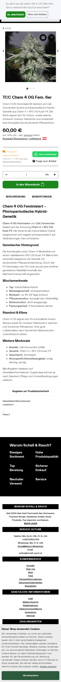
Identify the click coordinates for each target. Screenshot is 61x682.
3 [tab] (34, 89)
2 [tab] (31, 89)
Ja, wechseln (15, 14)
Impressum (30, 612)
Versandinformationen (30, 579)
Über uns (30, 569)
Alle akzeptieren (30, 675)
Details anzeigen (48, 666)
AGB (30, 598)
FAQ (30, 576)
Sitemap (30, 615)
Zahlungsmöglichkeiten (30, 582)
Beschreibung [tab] (15, 196)
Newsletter (30, 586)
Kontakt (30, 565)
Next (58, 50)
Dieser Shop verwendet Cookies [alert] (21, 629)
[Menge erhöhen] (54, 174)
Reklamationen (30, 605)
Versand (28, 135)
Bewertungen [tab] (42, 196)
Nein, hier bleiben (37, 14)
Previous (3, 50)
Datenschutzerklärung (30, 609)
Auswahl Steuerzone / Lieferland (22, 138)
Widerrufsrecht (30, 602)
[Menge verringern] (6, 174)
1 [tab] (27, 89)
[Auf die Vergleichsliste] (43, 37)
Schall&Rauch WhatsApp (30, 546)
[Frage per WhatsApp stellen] (45, 154)
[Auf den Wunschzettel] (51, 37)
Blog (30, 572)
